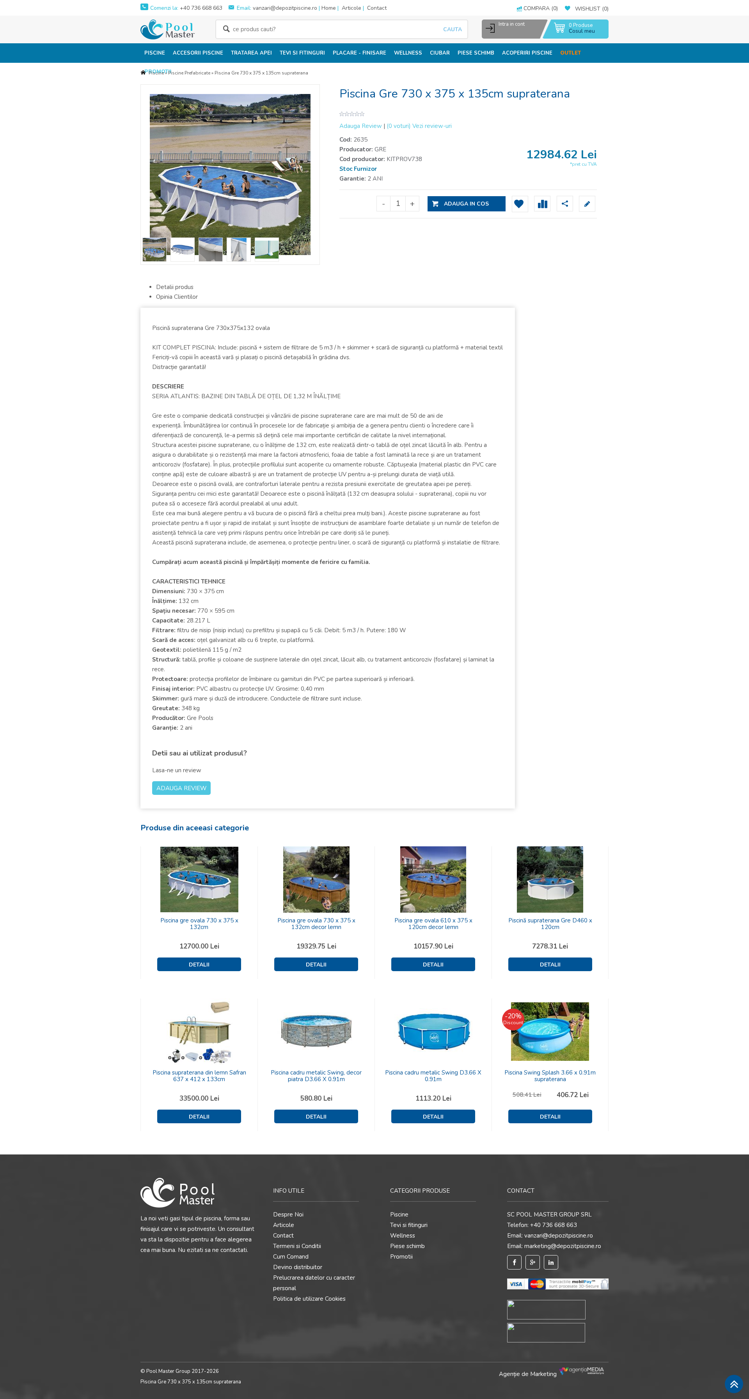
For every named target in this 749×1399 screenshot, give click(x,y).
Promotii (401, 1257)
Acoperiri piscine (527, 53)
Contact (377, 8)
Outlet (570, 53)
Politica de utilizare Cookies (309, 1299)
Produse (581, 25)
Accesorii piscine (198, 53)
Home (328, 8)
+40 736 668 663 (200, 8)
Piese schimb (476, 53)
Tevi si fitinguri (302, 53)
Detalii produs (174, 287)
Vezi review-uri (419, 126)
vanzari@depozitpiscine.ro (285, 8)
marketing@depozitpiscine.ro (562, 1246)
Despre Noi (288, 1214)
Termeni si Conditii (297, 1246)
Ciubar (440, 53)
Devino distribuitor (297, 1267)
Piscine (154, 53)
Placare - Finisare (359, 53)
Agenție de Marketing (528, 1374)
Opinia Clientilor (177, 297)
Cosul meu (582, 31)
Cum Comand (291, 1257)
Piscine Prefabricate (189, 73)
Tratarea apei (251, 53)
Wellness (408, 53)
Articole (351, 8)
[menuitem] (154, 52)
